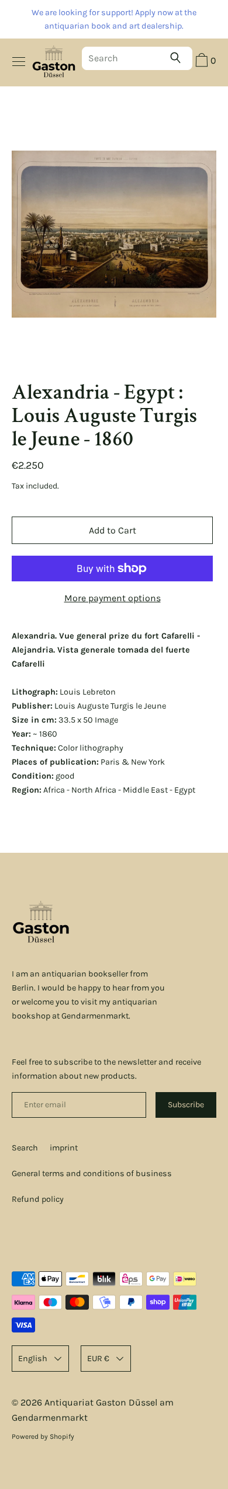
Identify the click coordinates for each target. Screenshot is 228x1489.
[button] (204, 61)
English (32, 1359)
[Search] (178, 57)
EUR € (98, 1359)
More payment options (112, 598)
